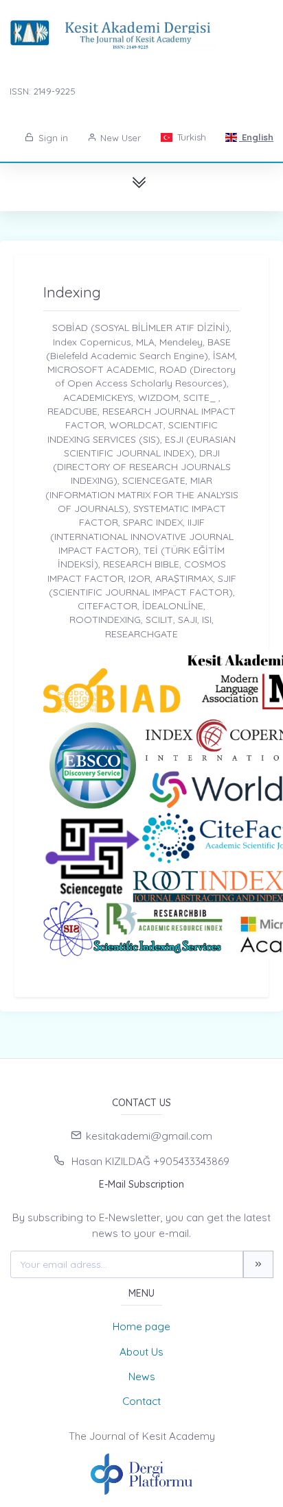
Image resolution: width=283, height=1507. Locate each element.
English (256, 137)
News (141, 1376)
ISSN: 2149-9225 (43, 91)
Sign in (52, 137)
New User (119, 137)
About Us (141, 1351)
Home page (141, 1326)
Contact (141, 1401)
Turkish (190, 137)
